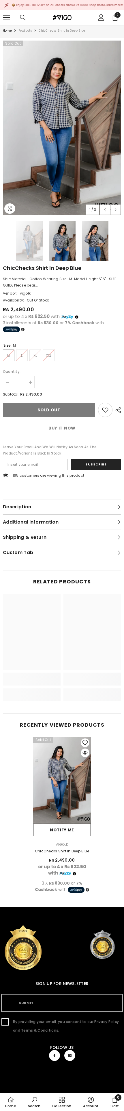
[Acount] (101, 17)
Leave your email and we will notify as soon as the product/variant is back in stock (50, 450)
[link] (105, 410)
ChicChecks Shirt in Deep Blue (62, 851)
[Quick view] (85, 753)
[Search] (22, 17)
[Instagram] (69, 1055)
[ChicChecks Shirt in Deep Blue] (62, 780)
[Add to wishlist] (85, 742)
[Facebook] (54, 1055)
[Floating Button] (102, 944)
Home (7, 30)
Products (25, 30)
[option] (62, 128)
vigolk (25, 293)
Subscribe (95, 464)
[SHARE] (116, 410)
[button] (105, 210)
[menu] (6, 17)
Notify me (62, 830)
